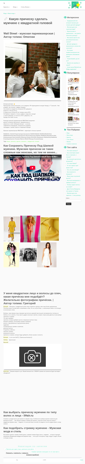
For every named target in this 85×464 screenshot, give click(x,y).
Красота (6, 7)
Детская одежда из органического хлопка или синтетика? (73, 46)
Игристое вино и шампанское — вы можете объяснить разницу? (73, 33)
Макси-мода (11, 13)
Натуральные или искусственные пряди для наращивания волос (73, 103)
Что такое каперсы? (72, 150)
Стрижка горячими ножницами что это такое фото (46, 452)
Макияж (69, 141)
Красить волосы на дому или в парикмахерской (73, 92)
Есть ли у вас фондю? (73, 170)
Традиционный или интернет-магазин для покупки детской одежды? (73, 23)
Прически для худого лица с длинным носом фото (19, 449)
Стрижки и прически (72, 144)
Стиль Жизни (25, 7)
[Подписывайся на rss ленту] (4, 3)
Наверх (81, 460)
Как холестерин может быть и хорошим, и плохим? (72, 155)
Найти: (68, 198)
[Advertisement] (49, 116)
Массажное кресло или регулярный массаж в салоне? (73, 40)
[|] (75, 5)
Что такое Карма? (72, 163)
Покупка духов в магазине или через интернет (73, 123)
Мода (15, 7)
